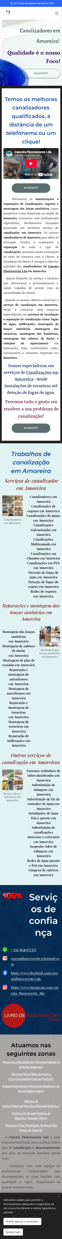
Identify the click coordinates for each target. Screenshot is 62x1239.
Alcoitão (41, 1062)
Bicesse (17, 1074)
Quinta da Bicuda (24, 1113)
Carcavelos (23, 1079)
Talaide (33, 1118)
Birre (27, 1074)
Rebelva (53, 1106)
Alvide (52, 1062)
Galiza (7, 1086)
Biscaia (37, 1074)
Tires (42, 1118)
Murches (30, 1106)
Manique (36, 1086)
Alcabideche (26, 1062)
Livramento (20, 1086)
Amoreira (10, 1062)
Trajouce (12, 1125)
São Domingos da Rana (35, 1125)
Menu (56, 13)
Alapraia (36, 1067)
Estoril (47, 1079)
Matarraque (35, 1091)
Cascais (37, 1079)
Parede (41, 1106)
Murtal (17, 1106)
